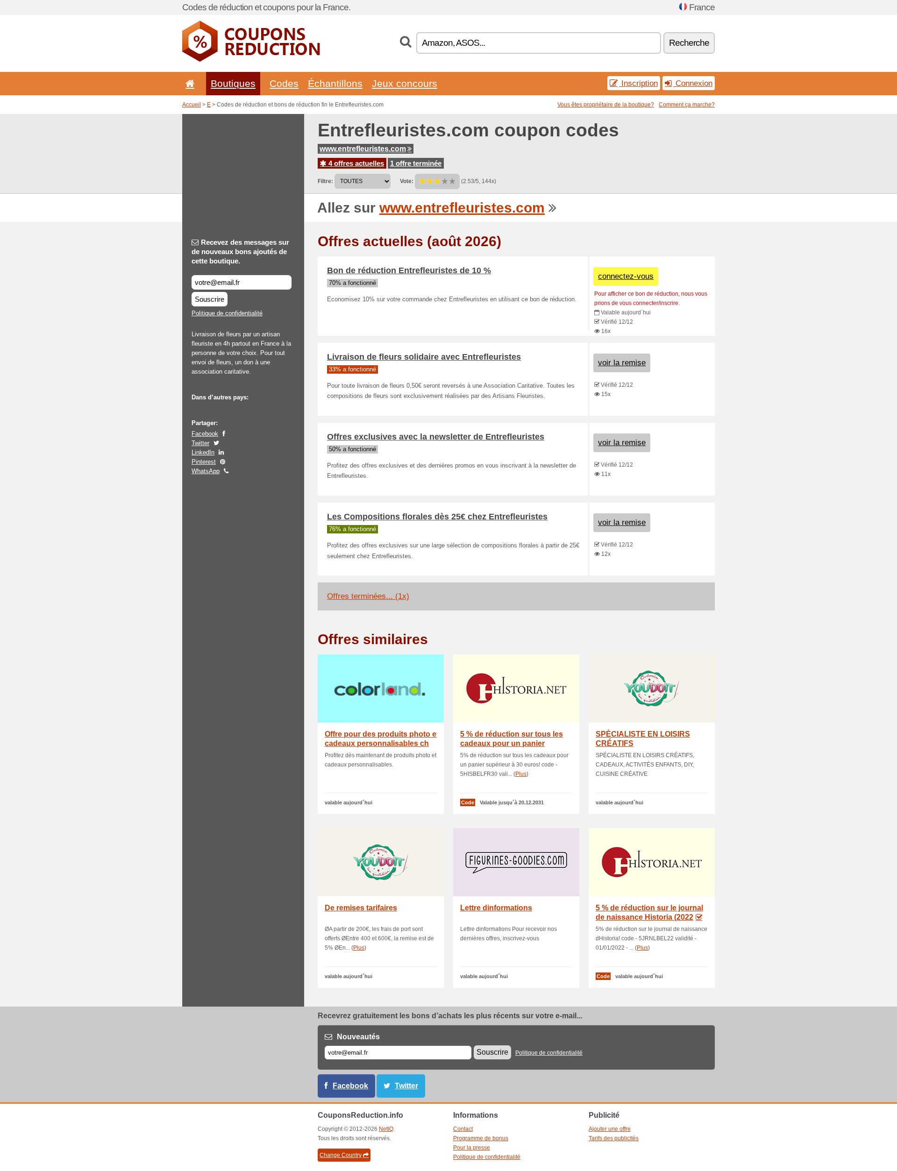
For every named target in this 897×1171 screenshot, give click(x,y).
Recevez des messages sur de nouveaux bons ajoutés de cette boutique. (240, 251)
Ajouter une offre (610, 1129)
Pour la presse (471, 1147)
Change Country (341, 1155)
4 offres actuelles (355, 163)
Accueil (191, 104)
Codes (284, 83)
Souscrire (209, 299)
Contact (463, 1129)
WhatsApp (206, 471)
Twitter (200, 443)
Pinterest (204, 461)
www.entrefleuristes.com (363, 149)
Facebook (205, 433)
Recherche (689, 43)
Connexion (692, 83)
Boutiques (233, 83)
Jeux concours (404, 83)
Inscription (638, 83)
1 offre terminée (415, 163)
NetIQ (386, 1129)
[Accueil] (188, 83)
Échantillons (335, 83)
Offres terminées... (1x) (368, 596)
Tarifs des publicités (614, 1138)
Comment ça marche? (687, 104)
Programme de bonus (480, 1138)
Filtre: (325, 181)
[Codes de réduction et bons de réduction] (251, 60)
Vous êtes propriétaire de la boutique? (605, 104)
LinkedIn (203, 452)
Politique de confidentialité (227, 313)
